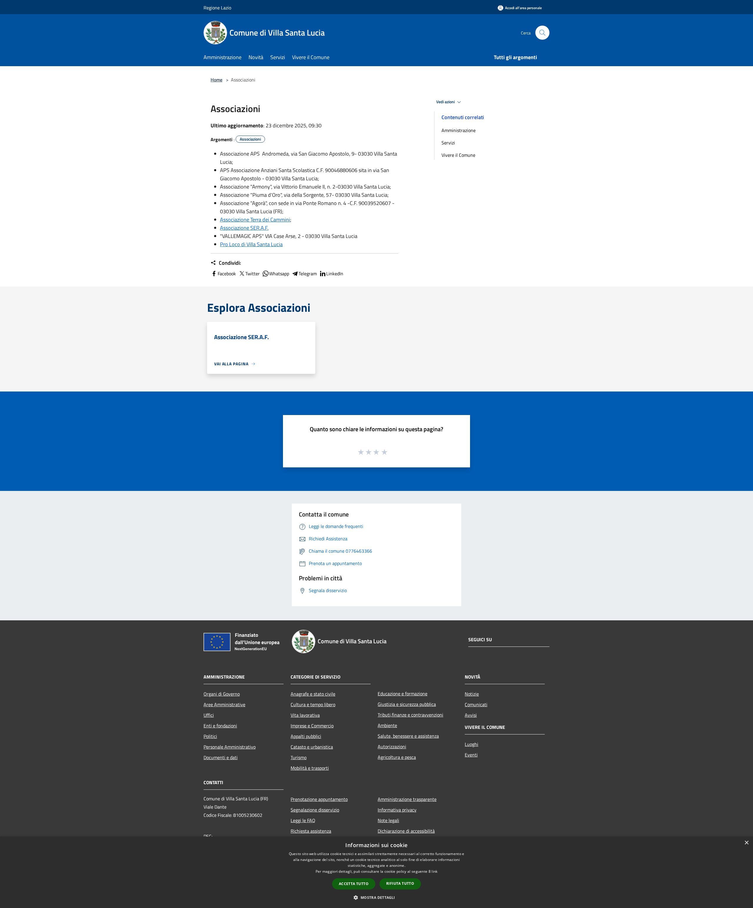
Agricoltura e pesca (397, 757)
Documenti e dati (221, 757)
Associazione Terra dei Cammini (255, 220)
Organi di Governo (222, 693)
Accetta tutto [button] (354, 883)
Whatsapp (279, 273)
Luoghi (471, 744)
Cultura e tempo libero (313, 704)
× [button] (746, 843)
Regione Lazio (217, 7)
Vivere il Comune (458, 155)
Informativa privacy (397, 809)
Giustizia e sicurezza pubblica (407, 704)
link (434, 871)
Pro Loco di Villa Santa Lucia (251, 244)
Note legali (388, 820)
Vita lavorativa (305, 715)
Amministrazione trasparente (407, 799)
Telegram (308, 273)
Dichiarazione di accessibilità (406, 830)
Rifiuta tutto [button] (400, 883)
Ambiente (387, 725)
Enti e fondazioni (220, 725)
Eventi (471, 754)
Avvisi (471, 715)
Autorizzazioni (392, 746)
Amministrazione (459, 130)
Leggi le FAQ (303, 820)
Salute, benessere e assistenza (408, 735)
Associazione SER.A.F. (244, 228)
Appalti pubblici (306, 736)
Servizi (448, 142)
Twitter (252, 273)
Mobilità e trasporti (310, 768)
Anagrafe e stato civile (313, 693)
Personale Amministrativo (230, 746)
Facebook (227, 273)
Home (216, 79)
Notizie (472, 693)
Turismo (298, 757)
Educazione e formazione (402, 693)
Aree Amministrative (224, 704)
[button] (376, 897)
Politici (210, 736)
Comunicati (476, 704)
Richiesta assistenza (311, 830)
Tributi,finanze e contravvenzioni (410, 714)
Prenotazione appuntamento (319, 799)
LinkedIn (334, 273)
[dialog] (376, 872)
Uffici (209, 715)
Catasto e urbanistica (312, 746)
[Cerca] (542, 33)
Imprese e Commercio (312, 725)
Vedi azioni (446, 102)
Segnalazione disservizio (315, 809)
